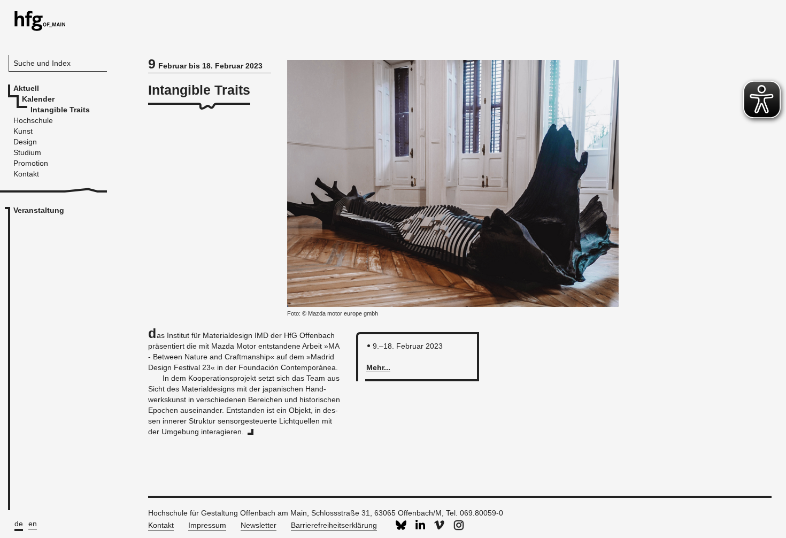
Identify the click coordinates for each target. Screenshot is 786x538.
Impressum (207, 525)
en (32, 523)
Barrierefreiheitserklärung (334, 525)
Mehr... (378, 367)
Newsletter (258, 525)
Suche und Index (42, 63)
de (18, 523)
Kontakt (161, 525)
